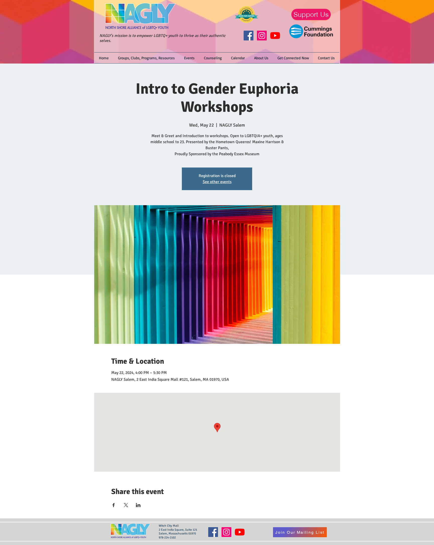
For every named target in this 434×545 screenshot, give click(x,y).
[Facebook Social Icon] (248, 35)
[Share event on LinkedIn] (138, 505)
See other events (217, 181)
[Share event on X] (126, 505)
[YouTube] (275, 35)
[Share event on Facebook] (113, 505)
